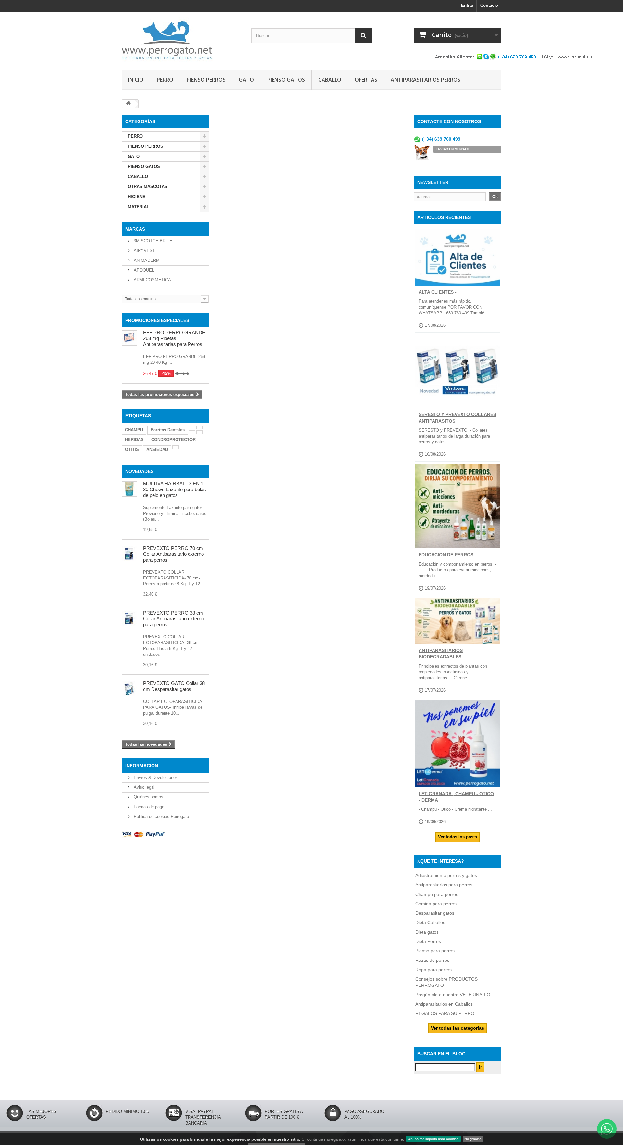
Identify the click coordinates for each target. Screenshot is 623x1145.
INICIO (135, 79)
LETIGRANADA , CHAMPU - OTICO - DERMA (456, 797)
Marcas (135, 229)
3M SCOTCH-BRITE (152, 240)
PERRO (165, 79)
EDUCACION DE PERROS (446, 554)
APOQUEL (143, 270)
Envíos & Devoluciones (155, 777)
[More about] (192, 427)
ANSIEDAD (157, 449)
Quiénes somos (147, 797)
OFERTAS (366, 79)
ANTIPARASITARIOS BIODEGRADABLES (441, 653)
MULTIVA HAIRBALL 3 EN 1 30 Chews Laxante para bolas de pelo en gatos (174, 489)
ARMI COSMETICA (151, 279)
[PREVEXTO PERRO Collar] (129, 618)
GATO (246, 79)
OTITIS (132, 449)
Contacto (489, 5)
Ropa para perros (433, 969)
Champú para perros (436, 894)
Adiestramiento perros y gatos (446, 875)
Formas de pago (148, 806)
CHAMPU (134, 429)
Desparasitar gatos (434, 913)
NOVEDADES (139, 471)
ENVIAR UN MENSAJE (453, 149)
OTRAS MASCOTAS (147, 186)
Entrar (467, 5)
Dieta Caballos (430, 922)
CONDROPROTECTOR (173, 439)
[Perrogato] (182, 39)
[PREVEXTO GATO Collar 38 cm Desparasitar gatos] (129, 688)
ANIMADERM (146, 260)
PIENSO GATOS (286, 79)
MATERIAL (138, 206)
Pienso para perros (435, 950)
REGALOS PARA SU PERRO (444, 1013)
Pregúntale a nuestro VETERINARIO (452, 994)
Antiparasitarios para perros (443, 884)
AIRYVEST (143, 250)
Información (141, 765)
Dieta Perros (428, 941)
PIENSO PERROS (206, 79)
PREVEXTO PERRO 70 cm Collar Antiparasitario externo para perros (173, 554)
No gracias (473, 1139)
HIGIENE (136, 196)
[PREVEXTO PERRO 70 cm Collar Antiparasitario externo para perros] (129, 553)
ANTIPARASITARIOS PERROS (425, 79)
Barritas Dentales (168, 429)
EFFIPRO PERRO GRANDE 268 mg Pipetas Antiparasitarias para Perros (174, 338)
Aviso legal (143, 787)
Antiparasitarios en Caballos (444, 1004)
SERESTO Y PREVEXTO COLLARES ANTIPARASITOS (457, 418)
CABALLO (329, 79)
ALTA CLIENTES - (438, 292)
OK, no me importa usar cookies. (433, 1139)
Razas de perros (432, 960)
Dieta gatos (427, 932)
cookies (170, 1139)
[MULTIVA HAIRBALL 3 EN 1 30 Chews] (129, 489)
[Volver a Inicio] (128, 104)
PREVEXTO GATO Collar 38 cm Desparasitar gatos (174, 686)
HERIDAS (134, 439)
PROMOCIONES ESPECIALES (157, 320)
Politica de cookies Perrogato (160, 816)
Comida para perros (436, 903)
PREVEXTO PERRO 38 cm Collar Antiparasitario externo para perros (173, 618)
